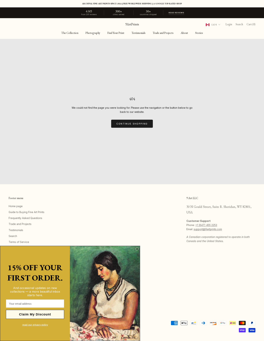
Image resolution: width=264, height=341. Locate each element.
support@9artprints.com (208, 229)
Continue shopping (132, 123)
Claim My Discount (35, 314)
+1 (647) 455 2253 (206, 225)
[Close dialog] (137, 248)
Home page (16, 206)
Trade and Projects (163, 33)
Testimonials (138, 33)
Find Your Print (115, 33)
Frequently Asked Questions (25, 218)
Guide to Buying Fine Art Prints (26, 212)
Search (13, 236)
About (184, 33)
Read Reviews (176, 13)
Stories (199, 33)
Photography (92, 33)
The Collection (69, 33)
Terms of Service (19, 241)
